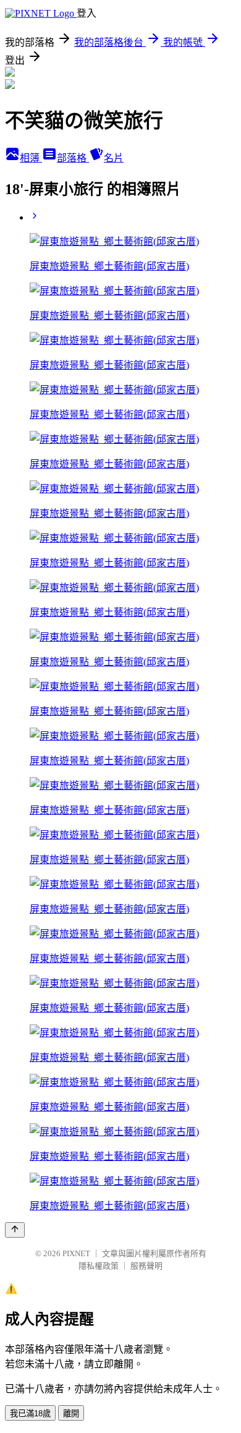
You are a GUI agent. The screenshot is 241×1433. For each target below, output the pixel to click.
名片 (114, 158)
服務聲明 (146, 1265)
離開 (71, 1413)
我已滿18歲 (30, 1413)
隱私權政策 (98, 1265)
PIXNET (76, 1253)
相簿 (31, 158)
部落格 (73, 158)
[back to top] (15, 1230)
